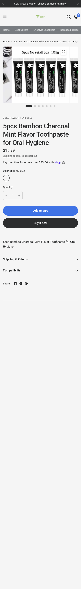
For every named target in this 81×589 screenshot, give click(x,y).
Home (6, 29)
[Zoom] (63, 52)
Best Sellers (21, 29)
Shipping (7, 156)
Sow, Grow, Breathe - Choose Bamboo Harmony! (40, 3)
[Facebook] (15, 283)
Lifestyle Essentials (44, 29)
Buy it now (40, 223)
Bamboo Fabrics (69, 29)
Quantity (8, 187)
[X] (20, 283)
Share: (7, 283)
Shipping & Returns (15, 259)
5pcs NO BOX (6, 178)
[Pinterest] (26, 283)
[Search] (68, 16)
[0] (75, 16)
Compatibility (11, 270)
